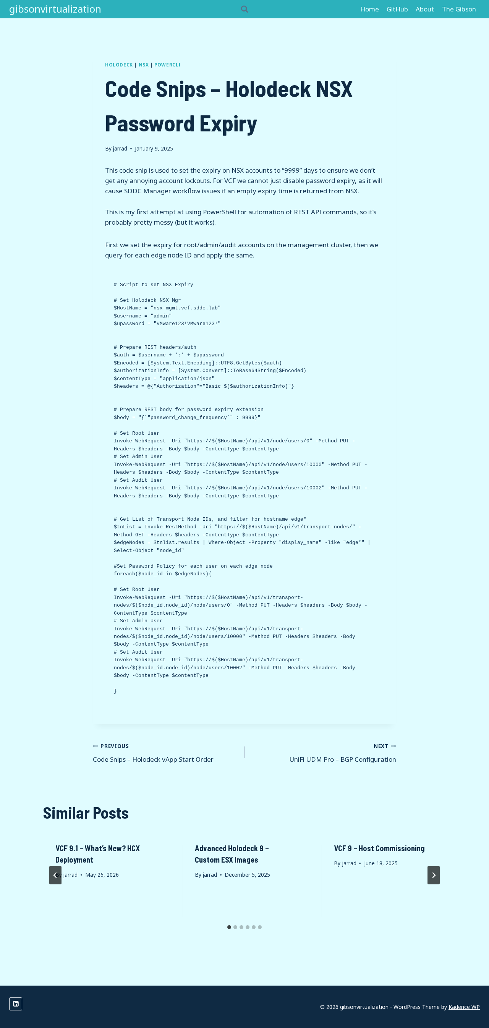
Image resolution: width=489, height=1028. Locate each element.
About (425, 9)
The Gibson (459, 9)
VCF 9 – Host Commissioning (379, 848)
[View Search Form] (244, 9)
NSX (144, 65)
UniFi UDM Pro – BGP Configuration (342, 753)
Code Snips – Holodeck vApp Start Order (153, 753)
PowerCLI (167, 65)
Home (369, 9)
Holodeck (119, 65)
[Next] (433, 875)
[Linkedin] (15, 1003)
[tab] (229, 927)
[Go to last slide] (55, 875)
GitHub (397, 9)
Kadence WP (464, 1006)
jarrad (120, 148)
